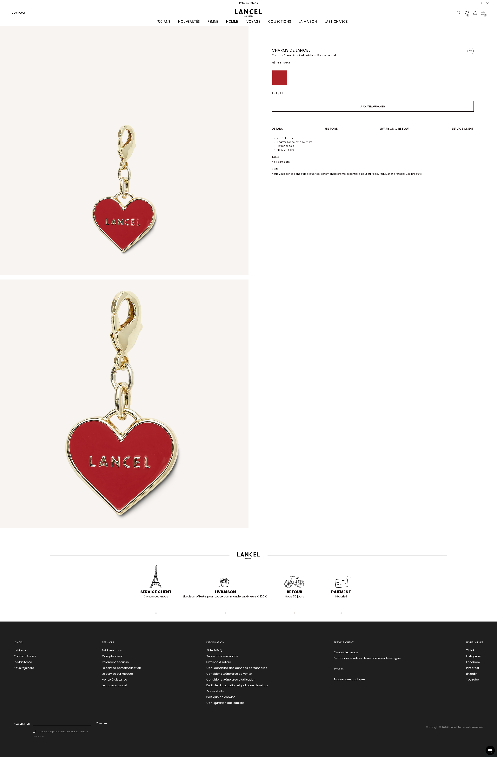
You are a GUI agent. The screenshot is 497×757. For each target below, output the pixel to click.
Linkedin (471, 674)
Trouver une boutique (349, 679)
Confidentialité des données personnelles (236, 668)
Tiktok (470, 650)
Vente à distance (114, 679)
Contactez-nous (346, 652)
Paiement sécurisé (115, 662)
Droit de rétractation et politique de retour (237, 685)
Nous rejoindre (24, 668)
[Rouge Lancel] (279, 77)
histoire (331, 129)
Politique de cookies (220, 697)
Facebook (473, 662)
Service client (463, 129)
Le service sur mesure (117, 674)
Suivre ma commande (222, 656)
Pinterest (472, 668)
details (277, 129)
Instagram (473, 656)
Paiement (341, 591)
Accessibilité (215, 691)
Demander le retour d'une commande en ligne (367, 658)
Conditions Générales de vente (229, 674)
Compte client (112, 656)
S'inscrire (101, 723)
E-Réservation (112, 650)
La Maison (21, 650)
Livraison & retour (395, 129)
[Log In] (475, 13)
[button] (481, 3)
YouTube (472, 679)
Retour (294, 591)
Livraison (225, 591)
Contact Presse (25, 656)
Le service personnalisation (121, 668)
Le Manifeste (23, 662)
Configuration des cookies (225, 703)
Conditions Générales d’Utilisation (230, 679)
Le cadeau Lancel (114, 685)
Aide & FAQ (214, 650)
